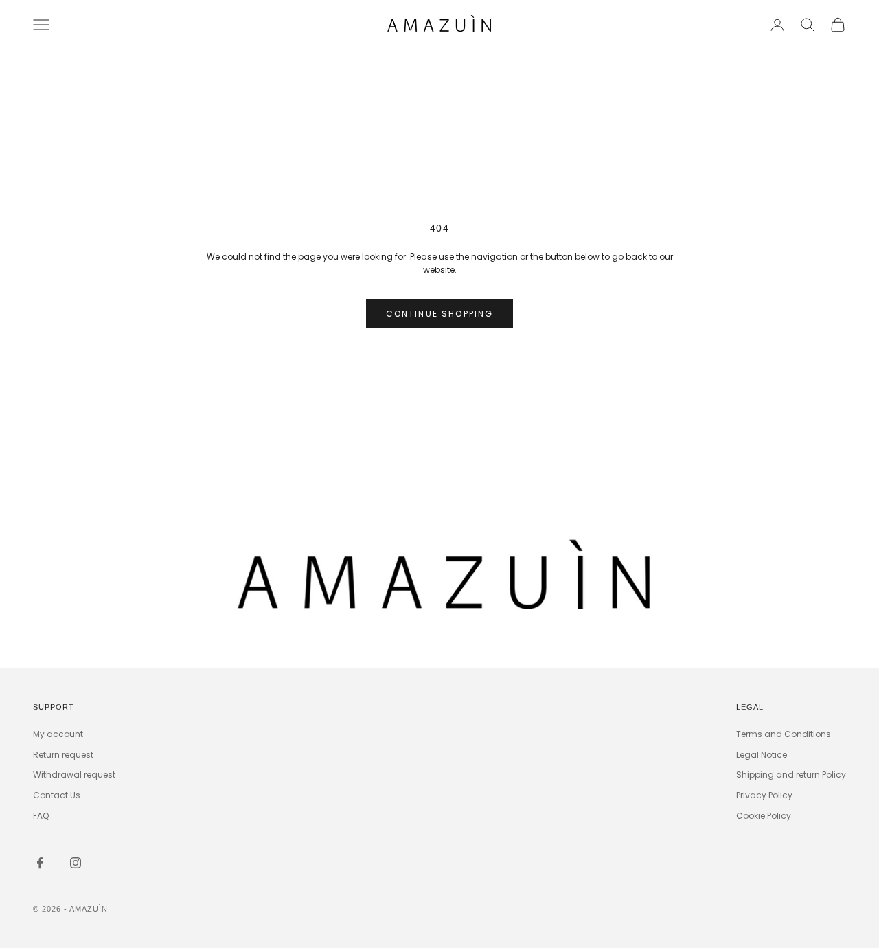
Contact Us (56, 795)
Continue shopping (440, 313)
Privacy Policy (764, 795)
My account (58, 734)
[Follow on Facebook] (40, 863)
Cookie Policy (763, 816)
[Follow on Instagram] (75, 863)
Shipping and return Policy (791, 774)
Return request (63, 754)
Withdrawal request (74, 774)
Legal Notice (761, 754)
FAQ (41, 816)
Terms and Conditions (783, 734)
